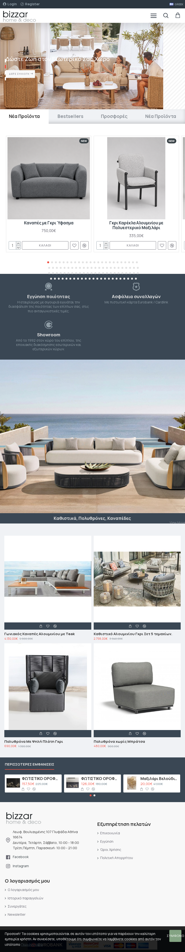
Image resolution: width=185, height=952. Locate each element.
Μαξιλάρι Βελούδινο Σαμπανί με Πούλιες (159, 778)
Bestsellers (70, 116)
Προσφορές (114, 116)
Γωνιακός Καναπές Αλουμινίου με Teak (39, 634)
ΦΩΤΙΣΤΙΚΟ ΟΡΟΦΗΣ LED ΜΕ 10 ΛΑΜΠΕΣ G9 (100, 778)
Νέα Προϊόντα (24, 116)
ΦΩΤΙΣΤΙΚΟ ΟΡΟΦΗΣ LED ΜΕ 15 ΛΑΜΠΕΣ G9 (41, 778)
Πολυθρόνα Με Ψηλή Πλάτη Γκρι (33, 741)
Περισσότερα (32, 944)
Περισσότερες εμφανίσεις (29, 764)
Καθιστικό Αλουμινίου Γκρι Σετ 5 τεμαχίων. (133, 634)
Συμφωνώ (175, 936)
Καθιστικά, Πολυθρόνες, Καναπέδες (92, 518)
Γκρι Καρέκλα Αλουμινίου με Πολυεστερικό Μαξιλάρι (136, 225)
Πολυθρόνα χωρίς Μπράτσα (119, 741)
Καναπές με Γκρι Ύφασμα (48, 223)
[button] (48, 262)
